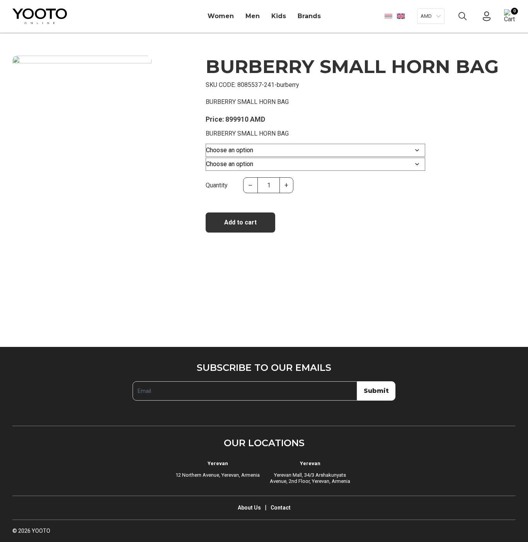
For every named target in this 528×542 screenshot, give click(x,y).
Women (221, 16)
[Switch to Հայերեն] (388, 16)
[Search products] (462, 16)
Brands (309, 16)
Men (252, 16)
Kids (278, 16)
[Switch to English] (400, 16)
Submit (376, 390)
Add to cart (240, 222)
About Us (249, 508)
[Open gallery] (23, 66)
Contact (281, 508)
